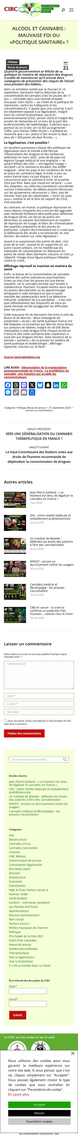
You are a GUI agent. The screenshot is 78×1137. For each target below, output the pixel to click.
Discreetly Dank (19, 869)
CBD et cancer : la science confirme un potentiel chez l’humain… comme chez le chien (51, 611)
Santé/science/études (23, 948)
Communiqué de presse (25, 860)
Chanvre (14, 852)
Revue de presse (17, 67)
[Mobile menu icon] (71, 10)
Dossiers (14, 873)
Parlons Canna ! (19, 923)
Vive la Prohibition (21, 961)
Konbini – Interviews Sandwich (29, 902)
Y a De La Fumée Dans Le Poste (29, 965)
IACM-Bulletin (18, 898)
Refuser (39, 1113)
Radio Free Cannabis (23, 940)
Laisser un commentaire (39, 410)
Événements (17, 885)
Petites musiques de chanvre (28, 927)
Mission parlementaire (24, 915)
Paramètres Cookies (39, 1121)
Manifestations (19, 911)
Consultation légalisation (25, 864)
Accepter (39, 1105)
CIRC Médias (17, 856)
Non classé (16, 919)
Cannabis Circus (20, 843)
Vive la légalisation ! (22, 957)
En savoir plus (18, 1094)
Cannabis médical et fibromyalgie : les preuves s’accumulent (47, 588)
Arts (11, 835)
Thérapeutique (19, 953)
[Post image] (15, 500)
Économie (15, 881)
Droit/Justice (17, 877)
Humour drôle (18, 894)
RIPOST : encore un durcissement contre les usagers (52, 563)
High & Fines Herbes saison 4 (28, 890)
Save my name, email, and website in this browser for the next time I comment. (37, 722)
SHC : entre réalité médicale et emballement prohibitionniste (50, 517)
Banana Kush (18, 839)
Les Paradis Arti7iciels (23, 906)
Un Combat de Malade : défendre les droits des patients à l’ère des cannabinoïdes (51, 541)
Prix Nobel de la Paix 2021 (26, 936)
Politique (13, 62)
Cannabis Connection (23, 848)
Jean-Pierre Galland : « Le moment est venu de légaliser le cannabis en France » (51, 495)
